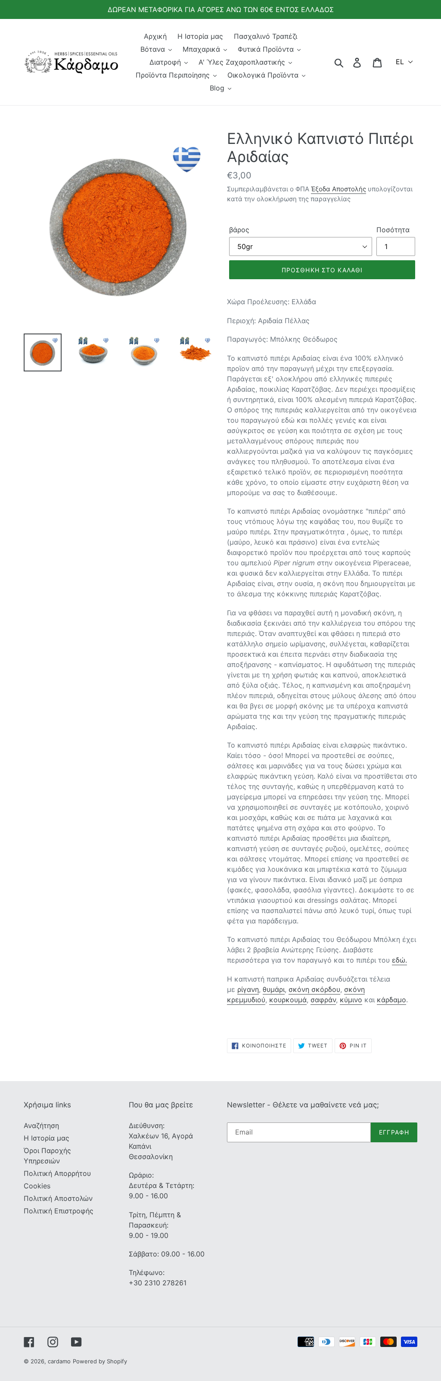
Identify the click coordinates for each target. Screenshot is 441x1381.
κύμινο (351, 999)
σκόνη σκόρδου (314, 989)
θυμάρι (274, 989)
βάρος (239, 229)
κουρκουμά (288, 999)
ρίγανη (248, 989)
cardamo (59, 1361)
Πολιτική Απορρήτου (57, 1173)
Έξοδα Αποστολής (338, 189)
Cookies (37, 1185)
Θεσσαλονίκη (151, 1156)
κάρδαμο (391, 999)
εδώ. (399, 960)
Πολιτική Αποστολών (58, 1198)
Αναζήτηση (41, 1125)
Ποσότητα (393, 229)
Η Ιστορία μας (46, 1138)
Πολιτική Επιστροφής (58, 1210)
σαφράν (323, 999)
